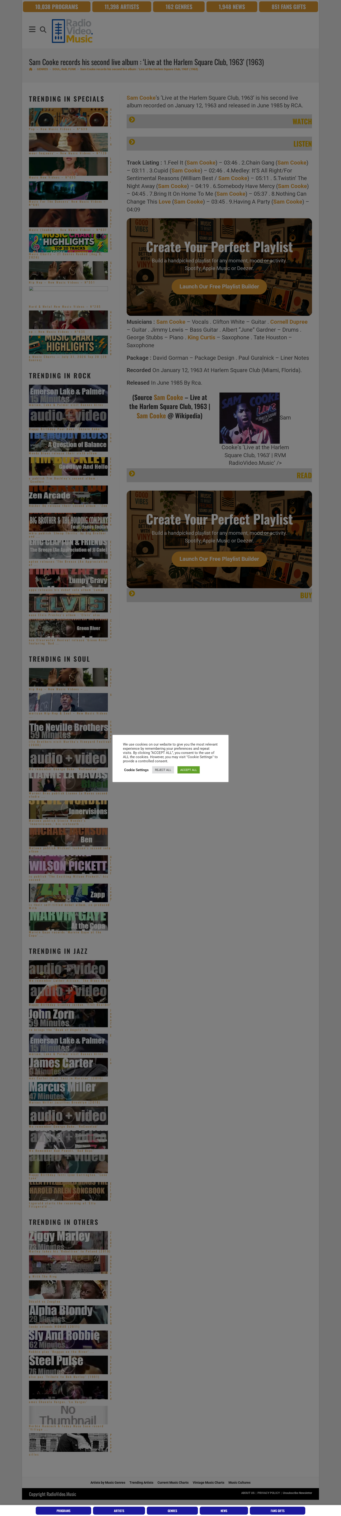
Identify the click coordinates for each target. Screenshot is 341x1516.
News (224, 1510)
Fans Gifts (278, 1510)
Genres (172, 1510)
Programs (64, 1510)
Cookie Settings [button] (136, 770)
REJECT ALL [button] (163, 770)
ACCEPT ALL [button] (188, 770)
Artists (119, 1510)
